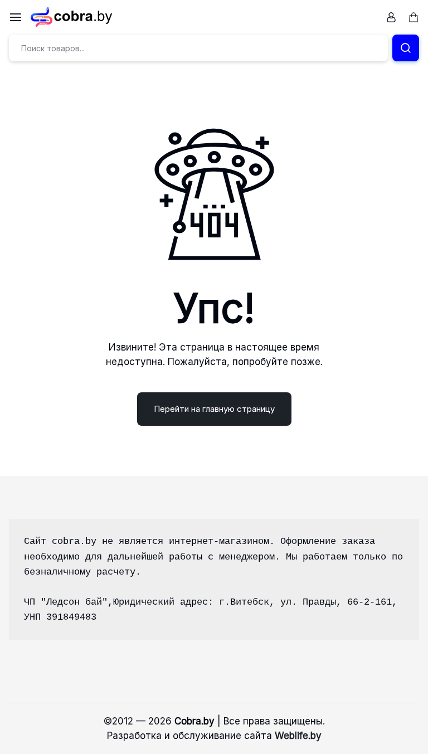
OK (392, 739)
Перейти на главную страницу (214, 408)
